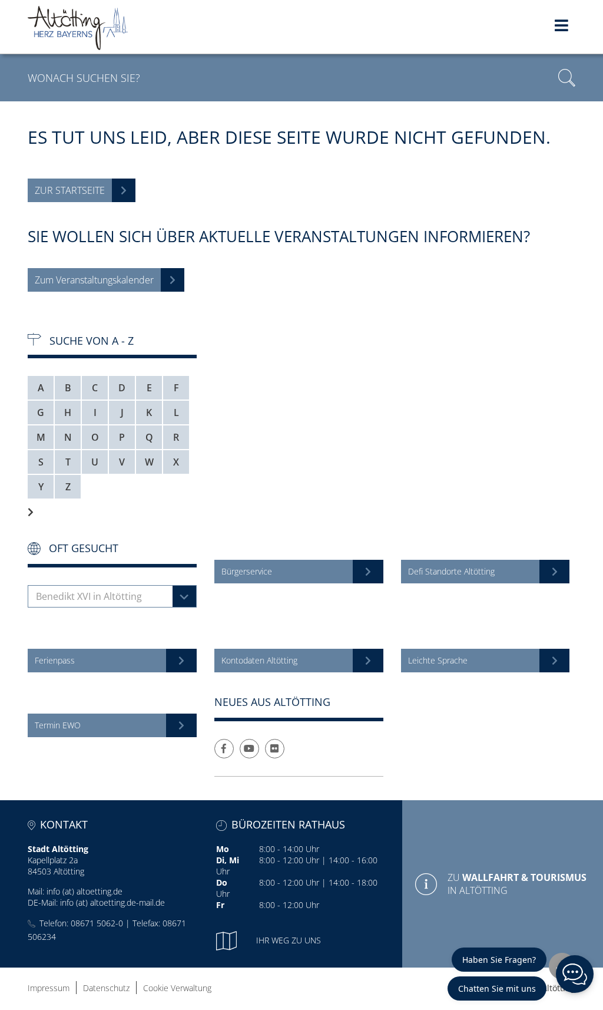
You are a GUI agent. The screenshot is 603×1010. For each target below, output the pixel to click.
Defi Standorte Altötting (451, 571)
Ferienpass (55, 660)
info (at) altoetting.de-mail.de (112, 902)
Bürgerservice (246, 571)
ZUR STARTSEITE (70, 190)
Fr (220, 904)
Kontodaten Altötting (259, 660)
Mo (222, 848)
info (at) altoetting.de (84, 891)
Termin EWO (58, 725)
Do (221, 882)
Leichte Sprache (438, 660)
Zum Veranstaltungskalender (94, 279)
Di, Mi (227, 860)
